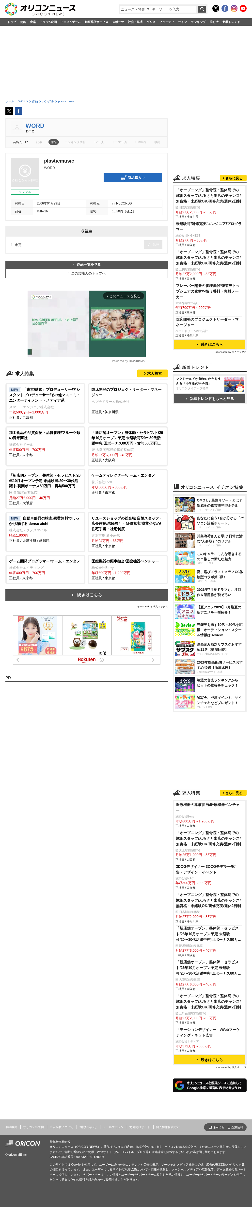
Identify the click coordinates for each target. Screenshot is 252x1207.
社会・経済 (135, 22)
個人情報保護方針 (168, 1127)
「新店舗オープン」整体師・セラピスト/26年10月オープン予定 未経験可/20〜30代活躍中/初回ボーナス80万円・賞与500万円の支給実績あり (207, 934)
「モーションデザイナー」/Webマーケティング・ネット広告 (208, 1032)
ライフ (182, 22)
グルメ (151, 22)
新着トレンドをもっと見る (212, 398)
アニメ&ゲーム (71, 22)
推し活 (214, 22)
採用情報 (218, 1127)
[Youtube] (243, 8)
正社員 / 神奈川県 (127, 400)
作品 (54, 142)
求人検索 (154, 373)
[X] (215, 8)
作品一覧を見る (89, 264)
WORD (35, 125)
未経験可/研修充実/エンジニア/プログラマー (209, 226)
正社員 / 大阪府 (127, 446)
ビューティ (166, 22)
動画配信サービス (96, 22)
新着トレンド (231, 22)
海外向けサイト (139, 1127)
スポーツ (118, 22)
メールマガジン (113, 1127)
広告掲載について (61, 1127)
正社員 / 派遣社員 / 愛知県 (44, 529)
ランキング (198, 22)
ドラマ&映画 (48, 22)
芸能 (23, 22)
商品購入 (135, 178)
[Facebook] (224, 8)
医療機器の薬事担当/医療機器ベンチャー (208, 807)
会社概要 (11, 1127)
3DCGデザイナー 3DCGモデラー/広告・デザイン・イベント (206, 869)
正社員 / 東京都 (44, 403)
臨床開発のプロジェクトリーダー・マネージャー (207, 322)
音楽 (33, 22)
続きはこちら (89, 595)
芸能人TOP (20, 142)
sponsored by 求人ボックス (152, 606)
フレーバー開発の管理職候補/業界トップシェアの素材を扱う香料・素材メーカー (208, 291)
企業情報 (237, 1127)
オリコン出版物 (33, 1127)
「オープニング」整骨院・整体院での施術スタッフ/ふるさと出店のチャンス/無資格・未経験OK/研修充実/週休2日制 (208, 195)
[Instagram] (234, 8)
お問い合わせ (88, 1127)
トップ (11, 22)
